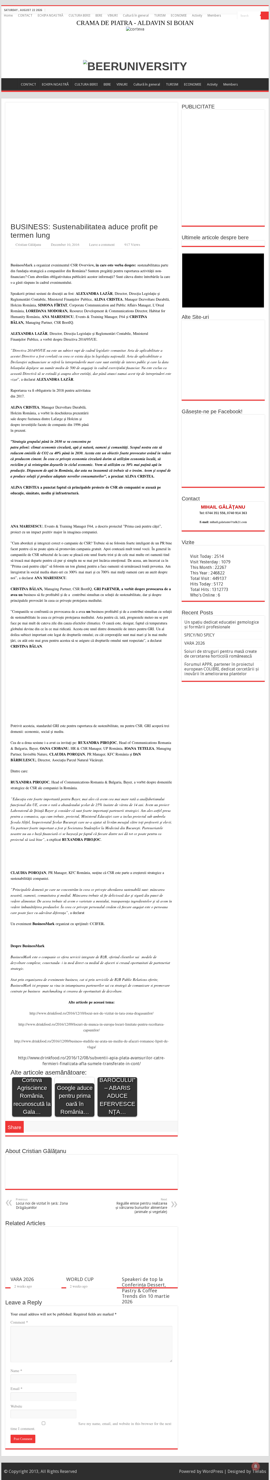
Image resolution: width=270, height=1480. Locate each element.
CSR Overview (82, 265)
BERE (98, 15)
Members (214, 15)
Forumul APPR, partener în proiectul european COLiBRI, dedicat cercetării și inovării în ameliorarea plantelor (221, 669)
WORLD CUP (80, 1279)
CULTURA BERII (79, 15)
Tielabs (259, 1471)
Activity (197, 15)
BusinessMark (22, 265)
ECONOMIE (179, 15)
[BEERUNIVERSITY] (135, 65)
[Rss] (228, 16)
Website (16, 1406)
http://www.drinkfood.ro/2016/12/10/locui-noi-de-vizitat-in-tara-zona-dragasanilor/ (91, 1013)
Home (8, 15)
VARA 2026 (22, 1279)
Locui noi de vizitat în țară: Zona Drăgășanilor (42, 1204)
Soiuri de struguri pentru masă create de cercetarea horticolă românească (220, 654)
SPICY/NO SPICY (199, 635)
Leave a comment (102, 244)
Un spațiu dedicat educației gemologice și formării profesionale (221, 624)
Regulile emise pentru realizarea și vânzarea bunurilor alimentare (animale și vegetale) (141, 1206)
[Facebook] (233, 16)
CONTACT (25, 15)
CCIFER (97, 923)
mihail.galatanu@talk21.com (228, 522)
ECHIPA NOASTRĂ (50, 15)
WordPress (212, 1471)
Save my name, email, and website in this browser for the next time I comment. (91, 1426)
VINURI (113, 15)
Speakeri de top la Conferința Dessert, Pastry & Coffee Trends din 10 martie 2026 (146, 1290)
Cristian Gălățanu (28, 244)
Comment (19, 1322)
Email (16, 1388)
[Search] (265, 15)
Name (16, 1370)
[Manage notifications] (256, 1466)
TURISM (160, 15)
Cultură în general (136, 15)
